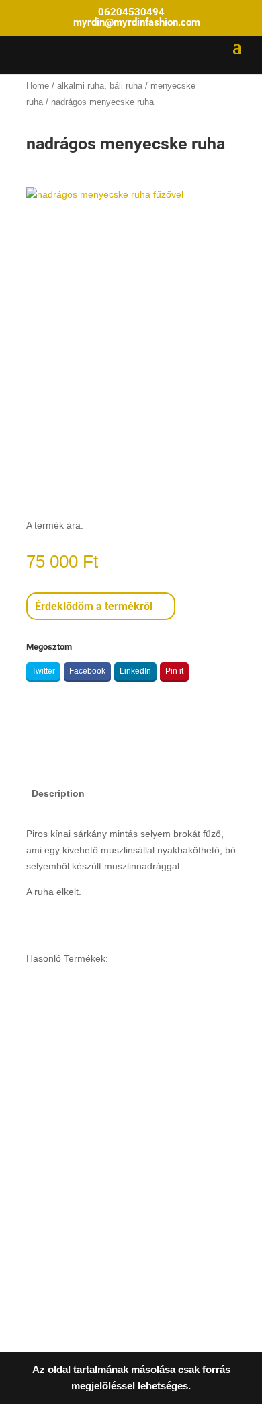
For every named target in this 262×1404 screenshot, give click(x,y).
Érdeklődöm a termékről (93, 606)
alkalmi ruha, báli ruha (99, 86)
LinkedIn (135, 671)
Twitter (43, 671)
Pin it (174, 671)
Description (58, 793)
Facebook (87, 671)
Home (37, 86)
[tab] (131, 793)
